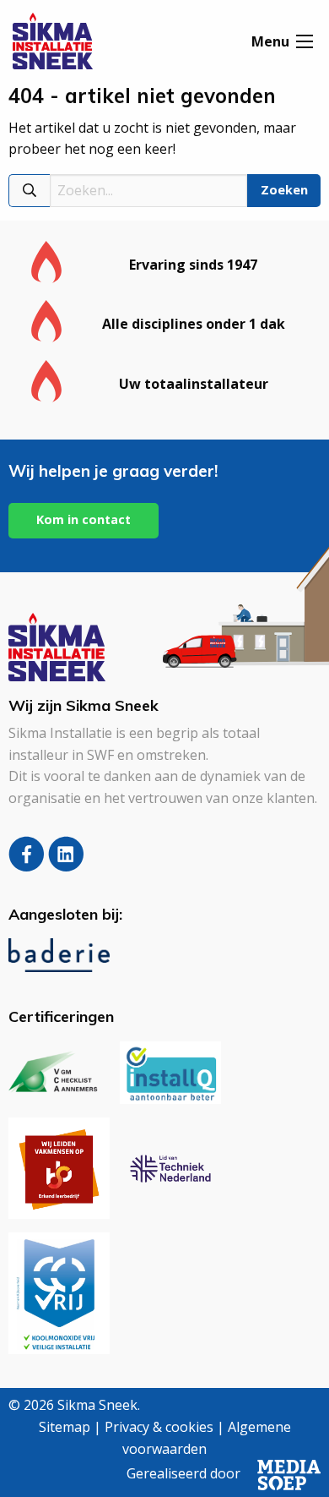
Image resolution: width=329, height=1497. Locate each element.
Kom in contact (83, 519)
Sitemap (64, 1427)
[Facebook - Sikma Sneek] (28, 866)
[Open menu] (304, 41)
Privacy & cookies (159, 1427)
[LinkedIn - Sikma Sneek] (66, 866)
